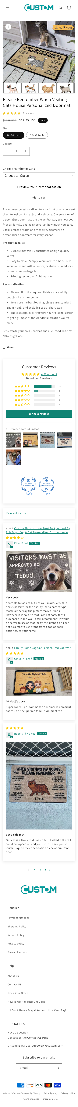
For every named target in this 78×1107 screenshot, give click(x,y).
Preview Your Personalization (39, 187)
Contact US (14, 984)
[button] (7, 7)
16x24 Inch (13, 135)
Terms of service (17, 952)
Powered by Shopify (31, 1093)
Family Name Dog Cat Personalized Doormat (42, 648)
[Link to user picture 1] (39, 572)
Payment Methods (19, 917)
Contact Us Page (37, 1037)
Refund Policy (16, 935)
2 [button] (34, 870)
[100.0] (28, 485)
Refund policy (50, 1093)
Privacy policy (16, 943)
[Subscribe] (58, 1067)
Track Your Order (18, 993)
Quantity (7, 143)
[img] (15, 537)
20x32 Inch (37, 135)
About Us (13, 976)
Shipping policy (50, 1099)
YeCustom (16, 1093)
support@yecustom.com (47, 1045)
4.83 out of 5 (49, 374)
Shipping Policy (17, 926)
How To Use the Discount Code (26, 1001)
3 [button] (40, 870)
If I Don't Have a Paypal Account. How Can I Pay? (37, 1010)
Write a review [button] (39, 414)
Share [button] (10, 347)
